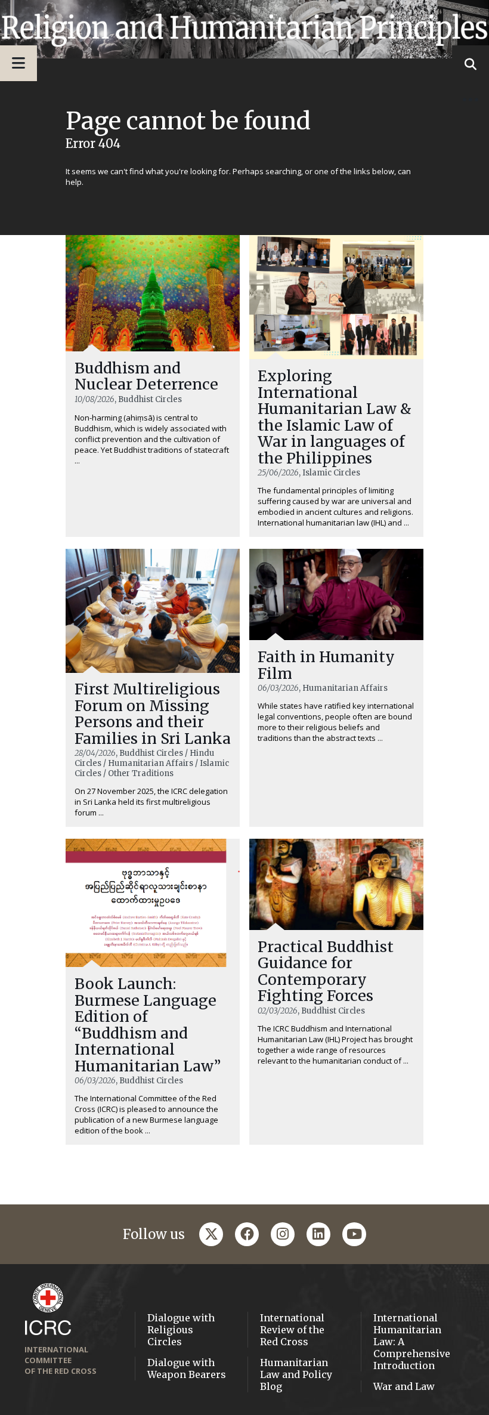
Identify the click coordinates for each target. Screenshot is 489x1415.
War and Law (404, 1386)
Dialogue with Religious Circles (181, 1330)
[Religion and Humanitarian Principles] (244, 29)
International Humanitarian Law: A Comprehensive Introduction (411, 1341)
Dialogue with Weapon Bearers (186, 1368)
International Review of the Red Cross (292, 1330)
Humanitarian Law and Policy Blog (296, 1374)
